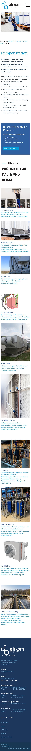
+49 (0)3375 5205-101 (18, 695)
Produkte (18, 41)
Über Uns (4, 730)
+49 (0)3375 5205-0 (7, 672)
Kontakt (4, 734)
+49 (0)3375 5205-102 (18, 703)
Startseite (11, 41)
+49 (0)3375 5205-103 (18, 710)
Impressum (5, 745)
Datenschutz (5, 747)
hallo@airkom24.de (7, 679)
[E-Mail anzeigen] (17, 697)
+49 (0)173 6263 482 (18, 689)
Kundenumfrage (6, 737)
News (3, 726)
